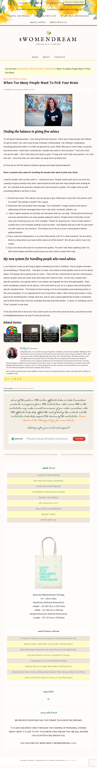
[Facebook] (8, 379)
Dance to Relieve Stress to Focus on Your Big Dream (48, 678)
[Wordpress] (5, 379)
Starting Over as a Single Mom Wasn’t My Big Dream (48, 666)
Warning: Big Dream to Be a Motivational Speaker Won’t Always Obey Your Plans (48, 672)
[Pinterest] (20, 379)
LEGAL (74, 760)
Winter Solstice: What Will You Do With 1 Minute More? (48, 644)
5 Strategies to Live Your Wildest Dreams (48, 661)
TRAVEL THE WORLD (48, 498)
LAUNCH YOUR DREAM (48, 475)
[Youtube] (15, 379)
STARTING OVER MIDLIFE (48, 486)
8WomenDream (48, 39)
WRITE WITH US (48, 520)
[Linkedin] (18, 379)
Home (20, 69)
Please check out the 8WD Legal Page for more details (54, 418)
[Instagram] (13, 379)
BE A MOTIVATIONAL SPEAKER (39, 69)
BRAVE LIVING (48, 514)
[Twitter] (10, 379)
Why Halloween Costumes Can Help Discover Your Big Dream (49, 650)
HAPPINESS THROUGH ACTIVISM (48, 492)
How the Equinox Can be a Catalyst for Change (48, 655)
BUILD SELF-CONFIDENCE (48, 509)
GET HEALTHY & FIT (48, 503)
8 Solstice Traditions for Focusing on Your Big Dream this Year (48, 638)
